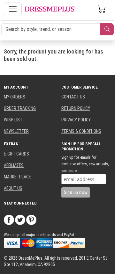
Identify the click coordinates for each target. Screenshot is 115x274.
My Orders (14, 96)
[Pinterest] (31, 219)
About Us (13, 188)
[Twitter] (20, 219)
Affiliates (14, 165)
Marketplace (17, 176)
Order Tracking (20, 108)
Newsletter (16, 131)
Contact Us (73, 96)
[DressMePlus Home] (49, 9)
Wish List (13, 119)
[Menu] (13, 9)
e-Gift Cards (16, 153)
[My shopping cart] (102, 9)
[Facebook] (9, 219)
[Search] (107, 29)
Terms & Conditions (81, 131)
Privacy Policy (76, 119)
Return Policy (75, 108)
